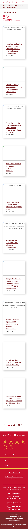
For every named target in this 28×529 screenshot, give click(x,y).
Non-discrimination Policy (14, 516)
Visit (6, 466)
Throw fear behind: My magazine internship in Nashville (13, 167)
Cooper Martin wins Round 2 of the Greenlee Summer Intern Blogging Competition (13, 283)
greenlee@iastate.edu (14, 503)
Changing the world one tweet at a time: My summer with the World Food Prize (14, 399)
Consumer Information (14, 520)
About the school (14, 473)
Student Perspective (10, 12)
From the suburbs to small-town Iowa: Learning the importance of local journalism (13, 127)
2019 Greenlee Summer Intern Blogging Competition (12, 243)
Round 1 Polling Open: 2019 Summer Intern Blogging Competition (14, 88)
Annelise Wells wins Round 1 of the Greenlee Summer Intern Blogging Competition (14, 48)
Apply (7, 460)
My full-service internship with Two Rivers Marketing (13, 362)
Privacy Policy (14, 514)
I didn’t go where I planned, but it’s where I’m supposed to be (14, 205)
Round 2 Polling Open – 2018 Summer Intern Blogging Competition (12, 324)
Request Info (10, 455)
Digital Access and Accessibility (14, 518)
